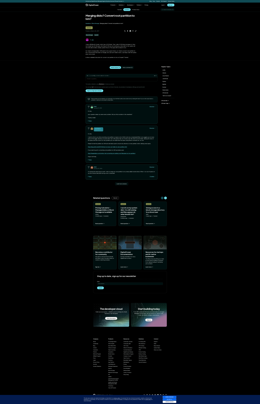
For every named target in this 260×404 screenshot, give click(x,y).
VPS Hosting (141, 345)
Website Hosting (142, 347)
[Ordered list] (102, 75)
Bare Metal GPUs (112, 345)
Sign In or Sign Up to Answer (94, 90)
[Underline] (90, 75)
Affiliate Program (96, 356)
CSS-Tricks (125, 345)
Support (155, 341)
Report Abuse (157, 345)
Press (94, 358)
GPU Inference (142, 343)
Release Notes (126, 370)
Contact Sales (171, 1)
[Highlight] (95, 75)
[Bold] (87, 75)
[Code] (108, 75)
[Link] (93, 75)
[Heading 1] (97, 75)
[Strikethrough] (91, 75)
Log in (162, 5)
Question (89, 27)
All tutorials (165, 93)
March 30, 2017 (98, 130)
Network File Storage (113, 372)
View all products (111, 318)
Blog (151, 1)
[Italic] (88, 75)
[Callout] (105, 75)
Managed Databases (113, 366)
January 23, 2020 (98, 168)
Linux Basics (165, 75)
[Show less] (154, 106)
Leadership (95, 343)
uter (93, 39)
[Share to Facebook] (127, 31)
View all (115, 198)
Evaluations (110, 351)
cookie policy (148, 399)
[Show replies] (154, 176)
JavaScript (165, 78)
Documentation (126, 368)
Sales (155, 343)
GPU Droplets (111, 343)
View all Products (112, 387)
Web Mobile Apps (143, 356)
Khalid (95, 106)
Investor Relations (97, 366)
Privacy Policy (96, 362)
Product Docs (135, 9)
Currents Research (127, 349)
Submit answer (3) (115, 67)
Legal (94, 360)
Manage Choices (169, 401)
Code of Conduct (127, 372)
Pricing (125, 364)
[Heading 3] (100, 75)
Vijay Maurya (98, 128)
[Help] (155, 75)
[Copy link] (135, 31)
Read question (99, 223)
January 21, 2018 (98, 108)
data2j (95, 166)
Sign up (170, 5)
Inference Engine (112, 347)
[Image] (94, 75)
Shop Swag (126, 374)
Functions (110, 360)
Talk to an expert (166, 95)
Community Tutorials (127, 341)
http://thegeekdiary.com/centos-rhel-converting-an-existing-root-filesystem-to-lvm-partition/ (111, 153)
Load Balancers (111, 364)
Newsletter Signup (127, 360)
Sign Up (97, 267)
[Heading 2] (98, 75)
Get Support (164, 1)
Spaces (110, 368)
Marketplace (126, 362)
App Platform (111, 362)
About (94, 341)
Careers (158, 1)
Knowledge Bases (112, 341)
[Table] (107, 75)
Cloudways (110, 385)
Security (95, 364)
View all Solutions (142, 362)
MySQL (164, 84)
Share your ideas (157, 349)
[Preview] (154, 75)
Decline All (169, 399)
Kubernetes (165, 90)
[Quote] (104, 75)
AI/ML (164, 70)
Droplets (110, 356)
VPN (140, 349)
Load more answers (122, 183)
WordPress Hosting (143, 358)
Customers (95, 349)
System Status (157, 347)
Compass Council (127, 356)
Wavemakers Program (128, 354)
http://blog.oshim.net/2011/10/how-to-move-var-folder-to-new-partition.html (107, 147)
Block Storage (95, 23)
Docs (154, 1)
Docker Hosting (142, 351)
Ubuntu (164, 73)
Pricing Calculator (127, 366)
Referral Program (97, 354)
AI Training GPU (142, 341)
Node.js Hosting (142, 354)
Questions (127, 9)
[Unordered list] (101, 75)
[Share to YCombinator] (133, 31)
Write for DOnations (127, 347)
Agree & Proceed (169, 397)
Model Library (111, 354)
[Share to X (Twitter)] (125, 31)
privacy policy (117, 398)
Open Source (126, 358)
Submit (100, 288)
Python (164, 81)
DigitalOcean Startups (128, 351)
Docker (164, 87)
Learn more (123, 267)
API (109, 374)
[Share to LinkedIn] (130, 31)
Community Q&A (127, 343)
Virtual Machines (142, 360)
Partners (95, 351)
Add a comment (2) (128, 67)
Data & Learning (111, 349)
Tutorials (119, 9)
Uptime (109, 376)
